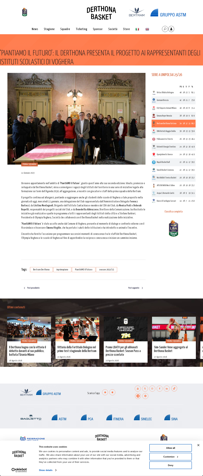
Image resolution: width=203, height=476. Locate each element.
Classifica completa (173, 211)
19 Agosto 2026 (112, 361)
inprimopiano (62, 270)
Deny (170, 465)
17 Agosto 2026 (160, 357)
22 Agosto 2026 (63, 357)
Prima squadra (13, 72)
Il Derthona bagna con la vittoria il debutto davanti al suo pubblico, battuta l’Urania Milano (27, 351)
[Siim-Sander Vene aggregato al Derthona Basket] (174, 329)
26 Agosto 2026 (15, 361)
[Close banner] (198, 445)
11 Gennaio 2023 (28, 173)
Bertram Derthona (41, 270)
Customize (168, 456)
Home (2, 72)
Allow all (170, 448)
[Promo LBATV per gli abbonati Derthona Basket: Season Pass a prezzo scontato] (126, 329)
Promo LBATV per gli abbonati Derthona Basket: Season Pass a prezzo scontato (123, 351)
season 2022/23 (106, 270)
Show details (45, 470)
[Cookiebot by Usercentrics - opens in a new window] (19, 470)
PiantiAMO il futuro (83, 270)
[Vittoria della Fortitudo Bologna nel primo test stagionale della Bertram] (77, 329)
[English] (148, 29)
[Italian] (138, 29)
